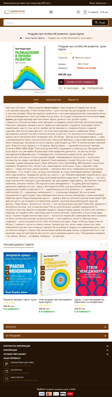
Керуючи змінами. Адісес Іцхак (20, 299)
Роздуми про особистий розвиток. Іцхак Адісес (70, 37)
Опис (36, 99)
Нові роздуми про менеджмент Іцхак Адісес (55, 300)
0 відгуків (62, 57)
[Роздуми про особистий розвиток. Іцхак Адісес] (30, 69)
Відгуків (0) (73, 99)
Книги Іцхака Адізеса (35, 37)
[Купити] (7, 268)
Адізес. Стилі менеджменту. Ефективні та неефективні (90, 300)
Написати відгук (83, 57)
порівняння (95, 88)
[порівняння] (7, 278)
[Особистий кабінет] (78, 12)
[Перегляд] (7, 273)
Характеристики (53, 99)
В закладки (71, 88)
